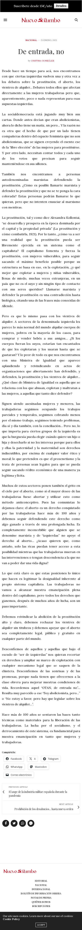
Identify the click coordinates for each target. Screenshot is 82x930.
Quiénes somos (41, 901)
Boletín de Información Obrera (41, 893)
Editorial (41, 880)
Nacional (31, 40)
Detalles (61, 5)
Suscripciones (41, 906)
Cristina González (42, 60)
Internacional (41, 889)
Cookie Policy (11, 919)
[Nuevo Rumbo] (41, 20)
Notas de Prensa (41, 897)
